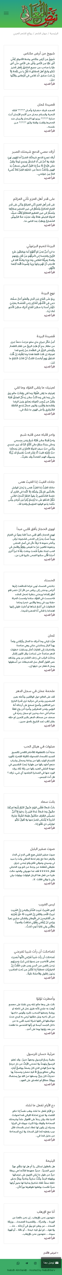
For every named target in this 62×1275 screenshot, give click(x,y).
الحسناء (49, 580)
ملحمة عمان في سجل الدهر (35, 691)
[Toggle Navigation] (6, 14)
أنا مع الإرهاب (46, 1212)
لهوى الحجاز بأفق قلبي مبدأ (36, 529)
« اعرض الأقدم (51, 1252)
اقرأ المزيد (49, 83)
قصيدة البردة (46, 336)
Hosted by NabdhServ (42, 1270)
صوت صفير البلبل (42, 849)
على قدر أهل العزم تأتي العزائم (34, 199)
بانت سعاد (48, 802)
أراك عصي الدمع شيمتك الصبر (33, 152)
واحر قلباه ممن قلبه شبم (37, 435)
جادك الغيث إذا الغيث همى (36, 482)
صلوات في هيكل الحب (39, 746)
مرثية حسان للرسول (41, 1054)
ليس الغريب (47, 904)
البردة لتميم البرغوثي (41, 246)
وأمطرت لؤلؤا (45, 999)
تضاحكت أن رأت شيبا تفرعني (34, 951)
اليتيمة (50, 1161)
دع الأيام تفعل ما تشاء (40, 1105)
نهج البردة (48, 293)
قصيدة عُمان (46, 104)
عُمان (51, 635)
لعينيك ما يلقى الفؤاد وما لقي (34, 387)
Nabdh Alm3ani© (17, 1270)
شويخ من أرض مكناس (39, 53)
